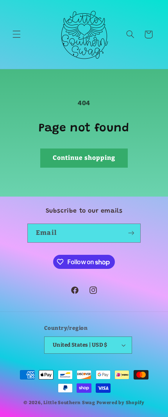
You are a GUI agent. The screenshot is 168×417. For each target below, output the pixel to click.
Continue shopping (84, 157)
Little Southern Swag (69, 402)
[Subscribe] (131, 233)
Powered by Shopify (121, 402)
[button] (16, 34)
